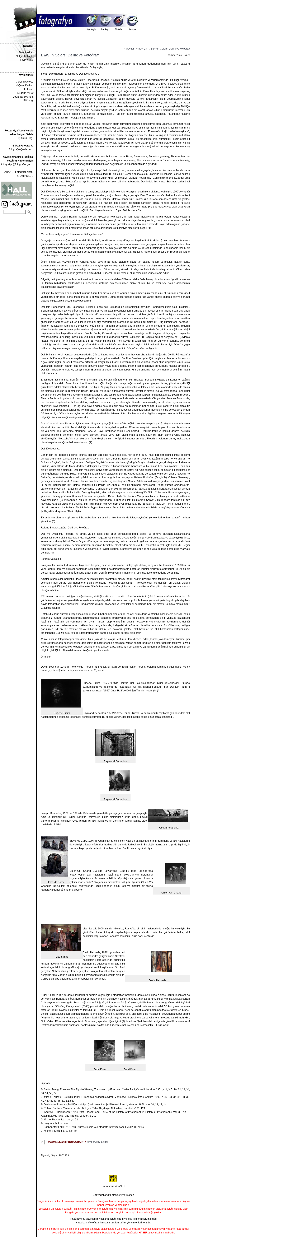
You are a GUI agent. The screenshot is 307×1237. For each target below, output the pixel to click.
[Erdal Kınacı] (104, 1060)
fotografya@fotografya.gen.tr (17, 164)
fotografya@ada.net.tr (21, 149)
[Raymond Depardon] (120, 790)
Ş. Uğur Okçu (19, 134)
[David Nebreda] (162, 971)
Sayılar (130, 48)
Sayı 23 (142, 48)
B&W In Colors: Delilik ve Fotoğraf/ (170, 48)
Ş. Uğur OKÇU (25, 175)
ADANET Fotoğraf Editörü (18, 172)
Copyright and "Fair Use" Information (113, 1195)
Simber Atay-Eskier (78, 1141)
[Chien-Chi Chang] (175, 883)
